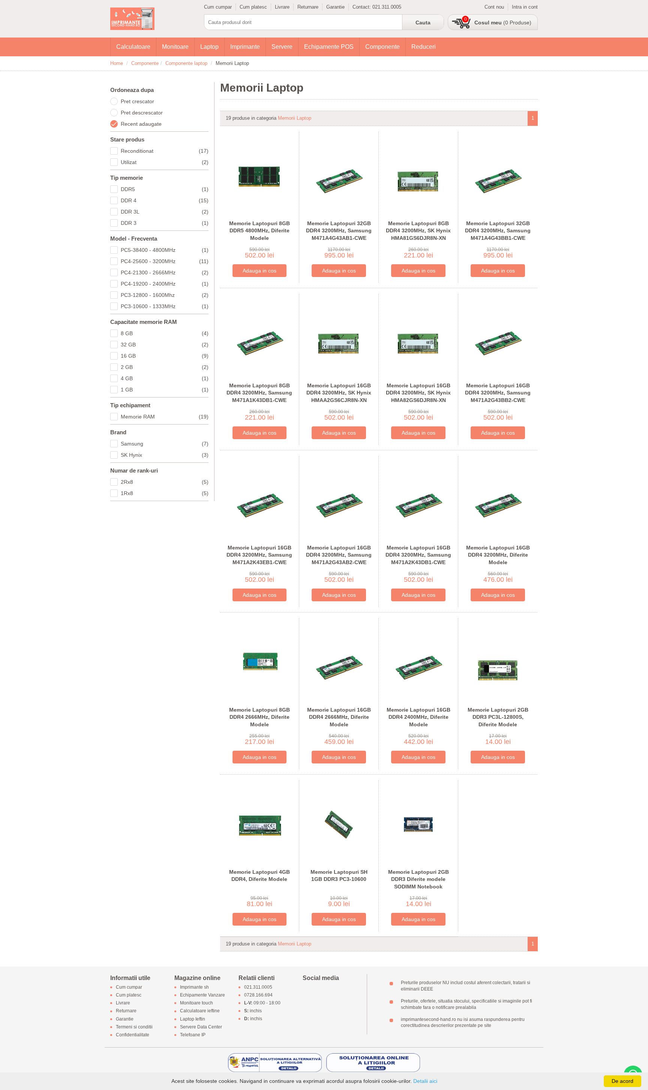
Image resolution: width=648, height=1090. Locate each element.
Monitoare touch (196, 1003)
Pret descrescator (142, 113)
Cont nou (494, 7)
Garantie (335, 7)
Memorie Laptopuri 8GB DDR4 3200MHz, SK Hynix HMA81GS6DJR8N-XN (418, 230)
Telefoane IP (193, 1034)
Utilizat (164, 162)
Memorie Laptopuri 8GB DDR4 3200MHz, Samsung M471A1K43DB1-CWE (259, 392)
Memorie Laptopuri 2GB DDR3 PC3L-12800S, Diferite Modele (498, 717)
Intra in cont (525, 7)
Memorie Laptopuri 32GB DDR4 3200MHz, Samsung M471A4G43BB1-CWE (498, 230)
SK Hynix (164, 455)
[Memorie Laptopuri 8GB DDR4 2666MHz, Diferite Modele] (260, 662)
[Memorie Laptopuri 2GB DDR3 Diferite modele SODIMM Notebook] (418, 824)
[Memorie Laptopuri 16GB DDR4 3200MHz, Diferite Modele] (498, 500)
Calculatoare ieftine (200, 1011)
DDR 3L (164, 212)
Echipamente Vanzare (202, 995)
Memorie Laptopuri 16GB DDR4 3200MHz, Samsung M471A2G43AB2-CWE (339, 555)
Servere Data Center (201, 1027)
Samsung (164, 444)
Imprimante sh (194, 987)
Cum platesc (253, 7)
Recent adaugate (141, 124)
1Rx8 (164, 493)
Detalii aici (425, 1081)
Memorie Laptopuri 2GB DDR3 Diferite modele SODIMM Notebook (418, 879)
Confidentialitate (132, 1034)
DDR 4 (164, 200)
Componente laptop (186, 63)
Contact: (362, 7)
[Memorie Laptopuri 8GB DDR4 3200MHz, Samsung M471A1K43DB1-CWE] (260, 337)
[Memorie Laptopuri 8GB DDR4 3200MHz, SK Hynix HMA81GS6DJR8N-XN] (418, 175)
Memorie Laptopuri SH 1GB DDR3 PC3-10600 (339, 875)
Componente (382, 47)
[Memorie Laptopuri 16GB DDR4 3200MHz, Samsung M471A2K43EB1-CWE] (260, 500)
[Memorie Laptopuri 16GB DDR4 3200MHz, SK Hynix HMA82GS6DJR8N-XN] (418, 337)
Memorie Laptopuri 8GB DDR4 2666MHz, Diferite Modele (259, 717)
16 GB (164, 356)
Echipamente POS (329, 47)
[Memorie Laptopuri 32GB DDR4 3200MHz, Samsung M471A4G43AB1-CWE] (339, 175)
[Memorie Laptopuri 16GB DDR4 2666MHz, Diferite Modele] (339, 662)
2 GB (164, 367)
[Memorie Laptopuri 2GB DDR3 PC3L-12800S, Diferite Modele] (498, 662)
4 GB (164, 378)
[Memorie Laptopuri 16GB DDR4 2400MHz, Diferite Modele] (418, 662)
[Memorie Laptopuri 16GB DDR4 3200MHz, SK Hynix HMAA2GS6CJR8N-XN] (339, 337)
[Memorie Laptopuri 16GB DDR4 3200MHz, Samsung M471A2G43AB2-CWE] (339, 500)
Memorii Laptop (294, 118)
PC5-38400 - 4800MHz (164, 250)
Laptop (209, 47)
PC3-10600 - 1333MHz (164, 306)
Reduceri (423, 47)
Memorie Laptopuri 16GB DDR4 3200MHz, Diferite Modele (498, 555)
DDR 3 (164, 223)
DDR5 (164, 189)
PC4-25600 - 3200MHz (164, 261)
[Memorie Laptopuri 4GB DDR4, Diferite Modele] (260, 824)
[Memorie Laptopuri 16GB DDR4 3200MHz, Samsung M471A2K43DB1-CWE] (418, 500)
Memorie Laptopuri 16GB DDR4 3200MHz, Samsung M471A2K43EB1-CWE (259, 555)
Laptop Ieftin (192, 1019)
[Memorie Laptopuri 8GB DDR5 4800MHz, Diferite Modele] (260, 175)
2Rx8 (164, 482)
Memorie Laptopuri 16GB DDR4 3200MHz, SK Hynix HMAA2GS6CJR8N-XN (338, 392)
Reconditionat (164, 151)
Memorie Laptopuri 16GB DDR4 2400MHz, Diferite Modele (418, 717)
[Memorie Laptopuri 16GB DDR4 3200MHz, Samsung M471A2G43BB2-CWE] (498, 337)
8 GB (164, 333)
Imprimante (245, 47)
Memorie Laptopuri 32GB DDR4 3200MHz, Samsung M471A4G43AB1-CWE (339, 230)
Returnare (307, 7)
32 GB (164, 345)
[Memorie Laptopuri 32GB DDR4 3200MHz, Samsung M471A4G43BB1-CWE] (498, 175)
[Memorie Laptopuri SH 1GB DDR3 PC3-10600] (339, 824)
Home (116, 63)
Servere (282, 47)
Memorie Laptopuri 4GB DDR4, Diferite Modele (259, 875)
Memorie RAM (164, 417)
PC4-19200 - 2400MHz (164, 284)
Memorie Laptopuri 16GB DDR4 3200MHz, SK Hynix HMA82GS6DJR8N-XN (418, 392)
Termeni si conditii (134, 1027)
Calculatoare (133, 47)
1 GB (164, 390)
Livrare (282, 7)
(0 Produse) (502, 23)
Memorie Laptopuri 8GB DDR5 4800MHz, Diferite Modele (259, 230)
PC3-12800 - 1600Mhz (164, 295)
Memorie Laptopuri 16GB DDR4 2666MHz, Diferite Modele (339, 717)
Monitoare (175, 47)
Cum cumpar (218, 7)
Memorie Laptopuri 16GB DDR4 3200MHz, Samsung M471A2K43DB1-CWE (418, 555)
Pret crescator (137, 101)
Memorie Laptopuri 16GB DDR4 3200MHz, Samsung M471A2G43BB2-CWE (498, 392)
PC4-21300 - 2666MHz (164, 272)
